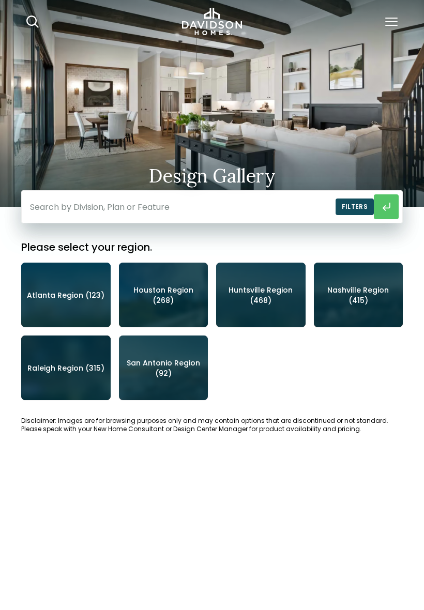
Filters (355, 206)
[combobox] (212, 206)
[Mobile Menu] (391, 21)
